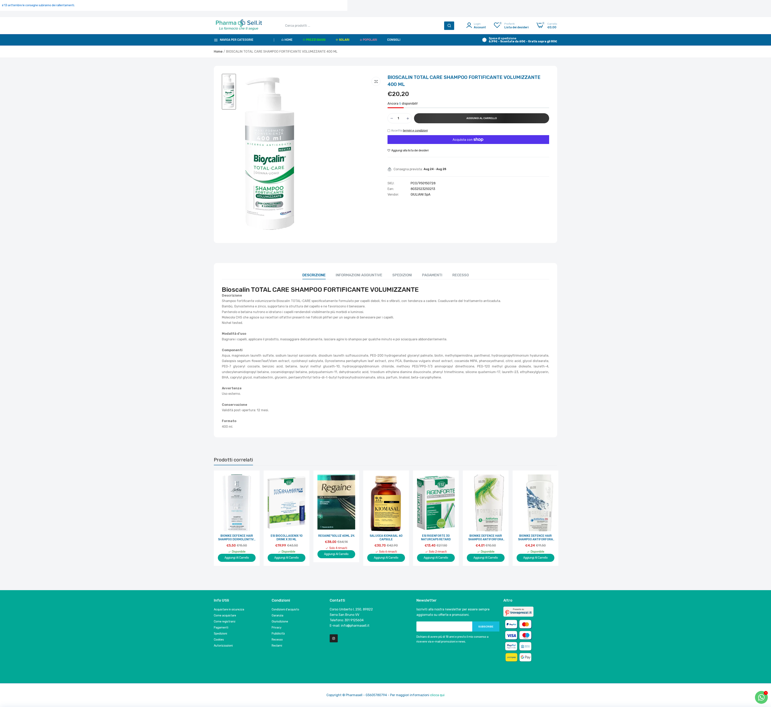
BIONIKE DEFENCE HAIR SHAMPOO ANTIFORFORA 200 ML (485, 537)
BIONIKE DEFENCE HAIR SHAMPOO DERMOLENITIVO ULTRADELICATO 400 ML (237, 537)
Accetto (409, 130)
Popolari (370, 40)
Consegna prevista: (408, 169)
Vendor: (393, 194)
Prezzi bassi (315, 40)
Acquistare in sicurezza (229, 609)
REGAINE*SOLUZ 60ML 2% (336, 536)
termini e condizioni (415, 130)
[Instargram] (334, 638)
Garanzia (277, 615)
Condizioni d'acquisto (285, 609)
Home (289, 40)
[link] (252, 478)
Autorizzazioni (223, 645)
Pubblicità (278, 633)
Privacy (276, 627)
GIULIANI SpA (420, 194)
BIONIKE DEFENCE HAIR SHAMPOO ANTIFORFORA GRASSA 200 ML (535, 537)
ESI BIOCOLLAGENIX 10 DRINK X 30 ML (287, 537)
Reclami (277, 645)
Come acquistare (225, 615)
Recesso (460, 275)
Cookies (219, 639)
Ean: (391, 189)
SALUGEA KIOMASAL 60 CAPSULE (386, 537)
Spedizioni (402, 275)
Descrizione (314, 275)
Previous (224, 518)
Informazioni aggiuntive (359, 275)
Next (547, 518)
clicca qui (437, 695)
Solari (344, 40)
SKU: (391, 183)
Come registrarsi (224, 621)
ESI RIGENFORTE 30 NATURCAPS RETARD (436, 537)
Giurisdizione (280, 621)
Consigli (393, 40)
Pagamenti (432, 275)
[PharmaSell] (239, 25)
